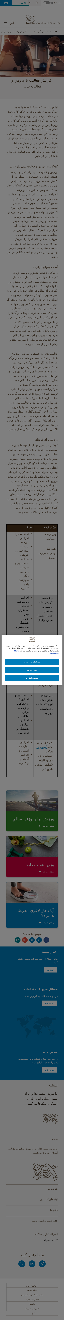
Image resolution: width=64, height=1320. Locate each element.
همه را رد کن (32, 670)
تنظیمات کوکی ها (32, 678)
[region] (32, 660)
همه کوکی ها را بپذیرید (32, 662)
